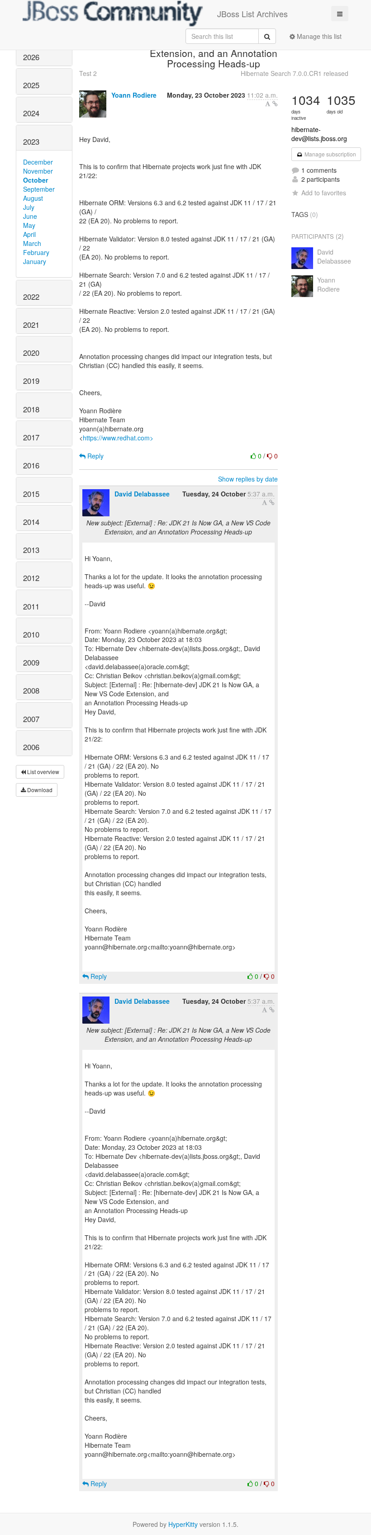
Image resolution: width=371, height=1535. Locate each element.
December (38, 161)
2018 (31, 409)
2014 (31, 521)
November (38, 170)
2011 (31, 606)
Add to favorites (323, 192)
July (28, 207)
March (32, 243)
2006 (31, 747)
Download (39, 789)
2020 (31, 352)
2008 (31, 690)
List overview (42, 771)
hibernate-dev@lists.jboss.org (319, 134)
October (35, 179)
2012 (31, 577)
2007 (31, 718)
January (34, 261)
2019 (31, 380)
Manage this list (318, 36)
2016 (31, 465)
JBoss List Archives (252, 13)
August (33, 198)
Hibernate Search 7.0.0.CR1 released (294, 73)
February (36, 252)
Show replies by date (248, 478)
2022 (31, 296)
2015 (31, 493)
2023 (31, 141)
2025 (31, 85)
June (30, 216)
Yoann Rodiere (134, 94)
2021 (31, 324)
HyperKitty (183, 1524)
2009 (31, 662)
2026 (31, 57)
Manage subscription (329, 154)
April (29, 234)
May (29, 225)
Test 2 (88, 73)
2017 (31, 437)
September (39, 189)
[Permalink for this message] (275, 103)
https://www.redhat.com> (118, 437)
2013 (31, 549)
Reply (95, 455)
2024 (31, 113)
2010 (31, 634)
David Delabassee (142, 493)
